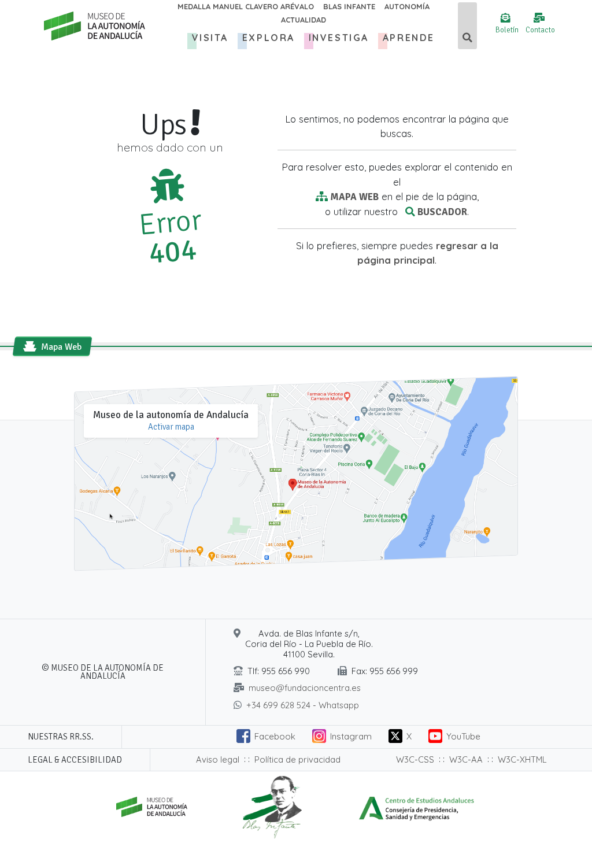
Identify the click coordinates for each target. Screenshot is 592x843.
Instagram (351, 736)
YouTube (463, 736)
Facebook (274, 736)
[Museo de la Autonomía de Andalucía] (90, 26)
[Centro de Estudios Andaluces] (416, 806)
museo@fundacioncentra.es (305, 687)
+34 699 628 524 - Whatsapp (302, 705)
